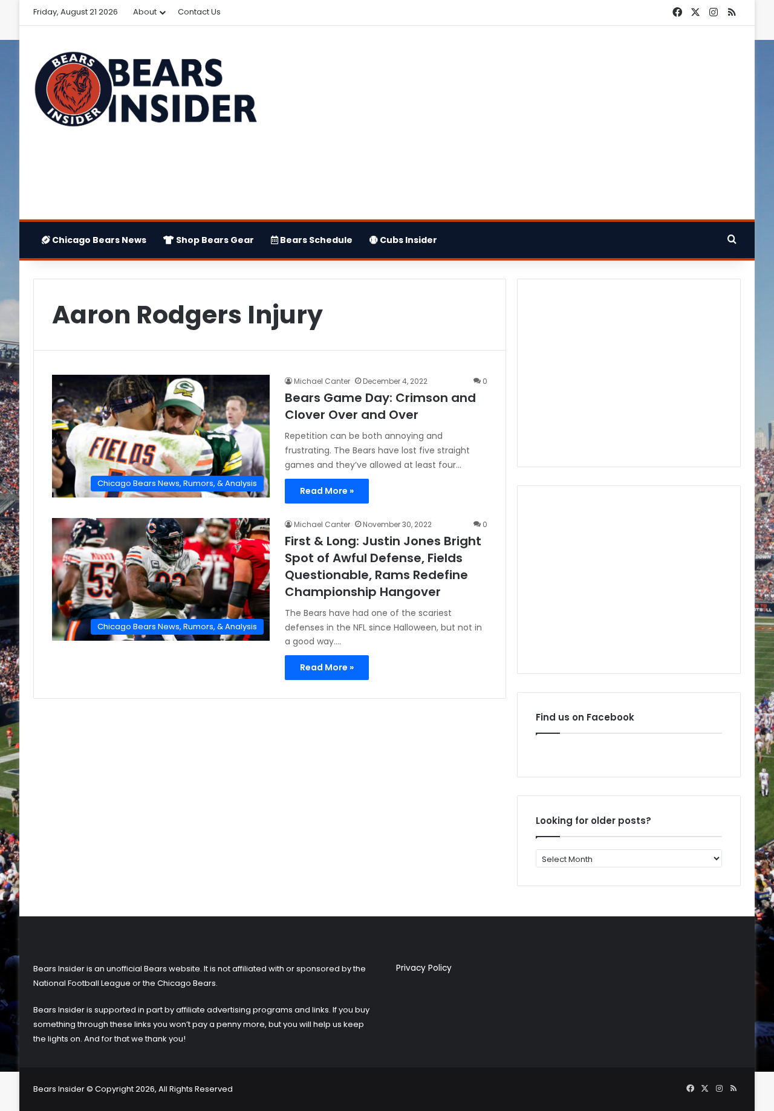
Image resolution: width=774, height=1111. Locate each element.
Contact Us (199, 12)
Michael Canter (322, 381)
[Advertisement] (508, 122)
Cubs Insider (407, 240)
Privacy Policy (424, 968)
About (145, 12)
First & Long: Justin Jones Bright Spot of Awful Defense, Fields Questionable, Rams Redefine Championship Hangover (383, 566)
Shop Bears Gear (214, 240)
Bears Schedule (315, 240)
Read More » (327, 491)
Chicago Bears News (98, 240)
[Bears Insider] (145, 94)
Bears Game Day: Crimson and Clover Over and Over (380, 406)
